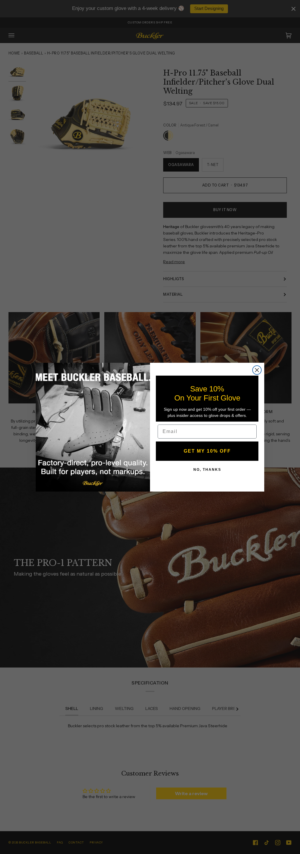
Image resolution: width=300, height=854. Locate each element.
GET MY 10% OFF (207, 451)
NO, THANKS (207, 470)
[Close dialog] (257, 370)
